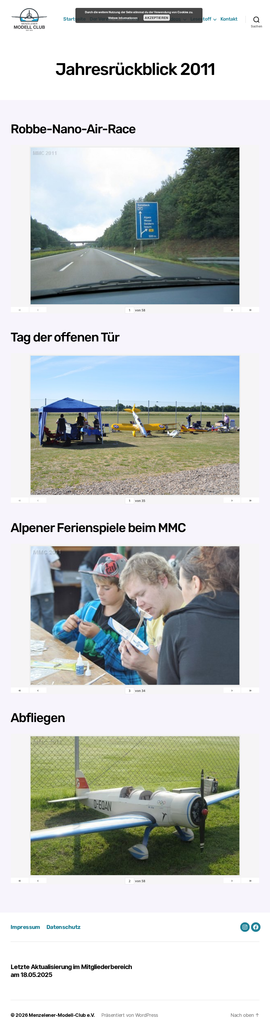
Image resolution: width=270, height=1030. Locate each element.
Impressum (25, 927)
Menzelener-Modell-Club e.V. (62, 1015)
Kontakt (229, 19)
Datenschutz (63, 927)
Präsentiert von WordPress (129, 1015)
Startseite (74, 19)
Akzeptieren (156, 17)
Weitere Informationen (122, 18)
